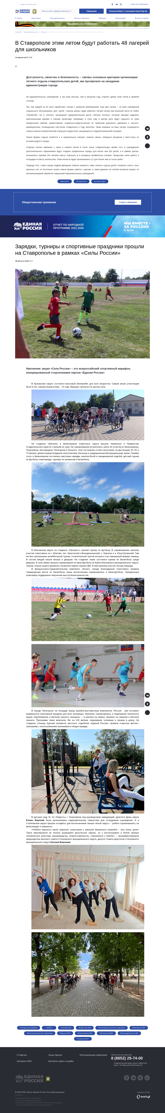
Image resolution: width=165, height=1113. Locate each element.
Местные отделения (81, 18)
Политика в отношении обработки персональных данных (38, 1103)
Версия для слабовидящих (139, 4)
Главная (18, 32)
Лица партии (36, 18)
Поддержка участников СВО (82, 24)
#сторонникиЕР (83, 1039)
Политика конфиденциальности (28, 1100)
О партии (18, 18)
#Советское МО (85, 1028)
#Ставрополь (81, 181)
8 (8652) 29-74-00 (127, 1058)
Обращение (91, 11)
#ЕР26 (49, 1028)
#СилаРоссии (66, 1028)
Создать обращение (128, 202)
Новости (44, 32)
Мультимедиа (121, 18)
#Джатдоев (64, 181)
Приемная (102, 18)
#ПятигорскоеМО (106, 1033)
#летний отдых (100, 181)
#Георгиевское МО (85, 1033)
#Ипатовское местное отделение (40, 1033)
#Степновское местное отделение (111, 1028)
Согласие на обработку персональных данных (34, 1105)
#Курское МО (65, 1033)
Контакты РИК (24, 1061)
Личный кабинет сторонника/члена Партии (128, 11)
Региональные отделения (93, 1055)
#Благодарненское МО (129, 1033)
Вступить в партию (142, 18)
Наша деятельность (57, 18)
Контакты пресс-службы (61, 1061)
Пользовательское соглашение (27, 1098)
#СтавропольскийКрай (28, 1028)
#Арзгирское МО (138, 1028)
